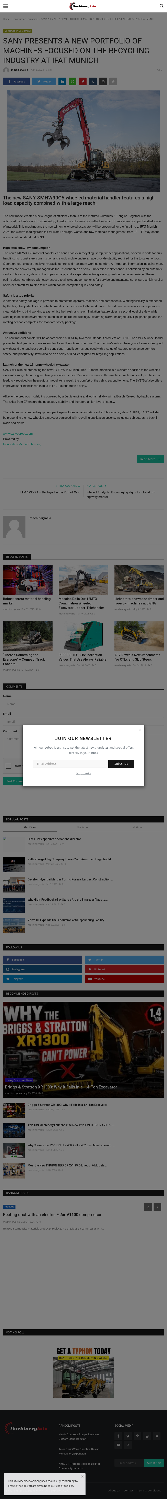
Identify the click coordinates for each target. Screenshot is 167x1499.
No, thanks (83, 773)
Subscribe (121, 764)
